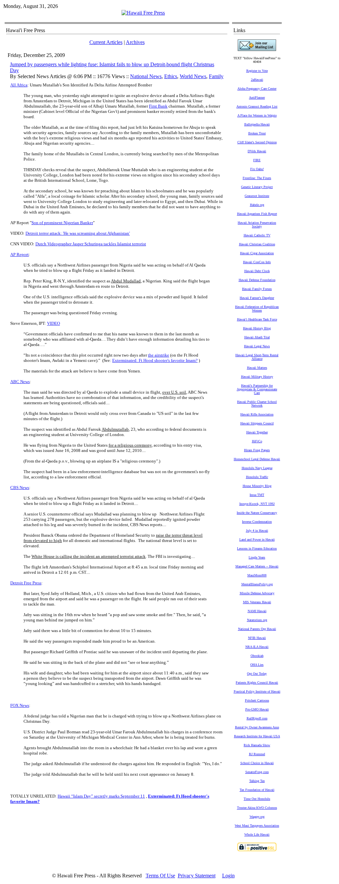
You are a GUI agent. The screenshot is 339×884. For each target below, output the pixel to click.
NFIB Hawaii (257, 638)
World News (193, 76)
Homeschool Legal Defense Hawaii (257, 459)
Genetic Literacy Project (257, 187)
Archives (135, 42)
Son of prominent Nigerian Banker (62, 222)
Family (216, 76)
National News (146, 76)
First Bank (158, 106)
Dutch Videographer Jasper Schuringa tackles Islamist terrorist (90, 243)
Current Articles (105, 42)
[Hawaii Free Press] (143, 13)
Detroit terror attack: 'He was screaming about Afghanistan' (77, 233)
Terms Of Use (160, 875)
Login (228, 875)
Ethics (170, 76)
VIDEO (53, 323)
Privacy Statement (197, 875)
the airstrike (158, 355)
